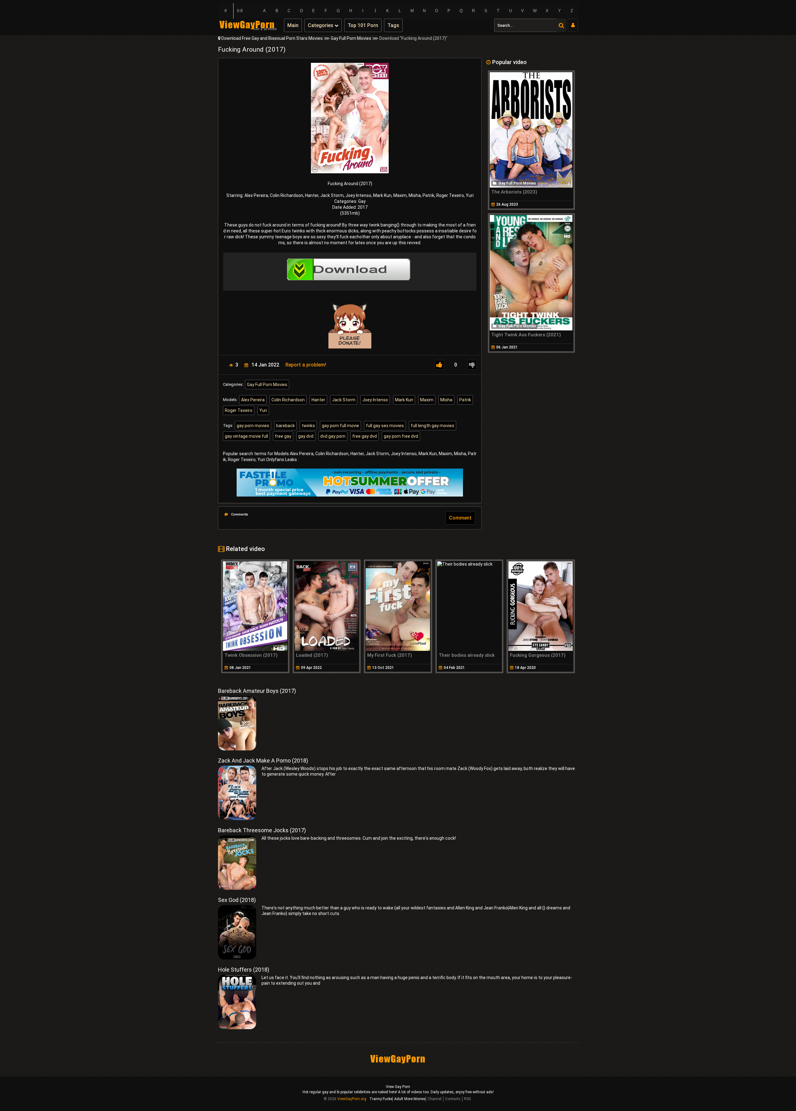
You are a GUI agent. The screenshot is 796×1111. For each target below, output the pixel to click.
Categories (321, 25)
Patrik (465, 399)
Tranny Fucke (380, 1099)
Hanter (318, 399)
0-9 (240, 10)
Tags (393, 25)
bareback (285, 425)
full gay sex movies (385, 425)
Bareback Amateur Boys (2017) (257, 691)
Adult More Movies (410, 1099)
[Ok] (439, 365)
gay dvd (305, 436)
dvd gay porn (332, 436)
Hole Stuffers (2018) (243, 969)
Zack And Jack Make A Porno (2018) (263, 760)
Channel (435, 1099)
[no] (472, 365)
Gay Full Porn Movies (351, 38)
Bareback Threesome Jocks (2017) (262, 830)
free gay (283, 436)
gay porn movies (253, 425)
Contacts (452, 1099)
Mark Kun (404, 399)
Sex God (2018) (237, 900)
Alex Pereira (253, 399)
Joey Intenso (375, 399)
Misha (446, 399)
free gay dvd (364, 436)
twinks (308, 425)
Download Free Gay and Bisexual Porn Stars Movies (272, 38)
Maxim (426, 399)
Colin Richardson (288, 399)
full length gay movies (432, 425)
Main (292, 25)
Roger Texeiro (238, 410)
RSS (467, 1099)
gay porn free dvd (401, 436)
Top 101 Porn (363, 25)
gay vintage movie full (246, 436)
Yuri (263, 410)
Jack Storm (343, 399)
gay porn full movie (340, 425)
